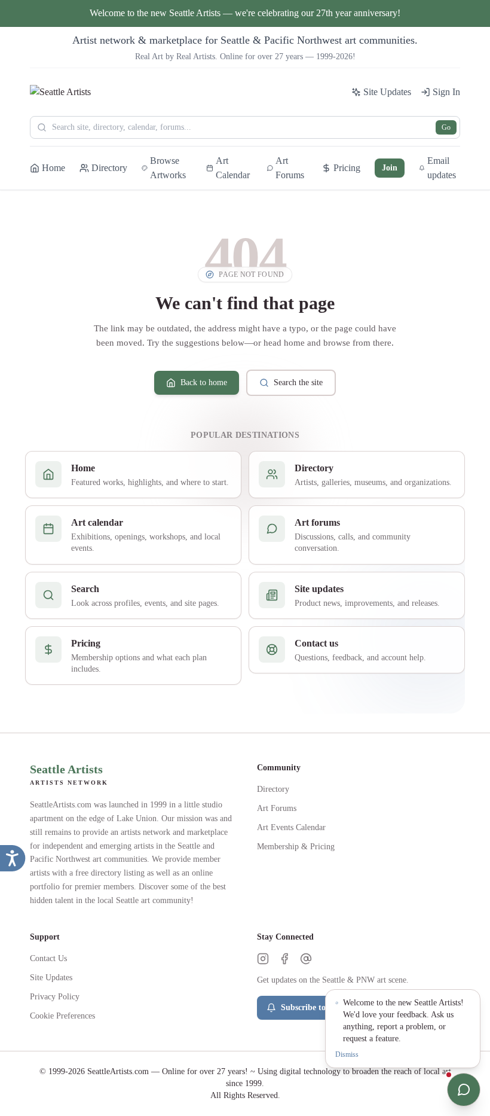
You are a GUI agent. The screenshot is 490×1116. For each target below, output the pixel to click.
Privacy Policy (54, 996)
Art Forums (276, 808)
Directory (273, 789)
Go (446, 127)
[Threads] (306, 959)
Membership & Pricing (296, 846)
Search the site (298, 382)
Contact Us (48, 958)
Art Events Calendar (291, 827)
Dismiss (347, 1054)
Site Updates (51, 977)
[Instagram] (263, 959)
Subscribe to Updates (319, 1007)
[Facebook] (284, 959)
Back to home (203, 382)
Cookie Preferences (62, 1015)
